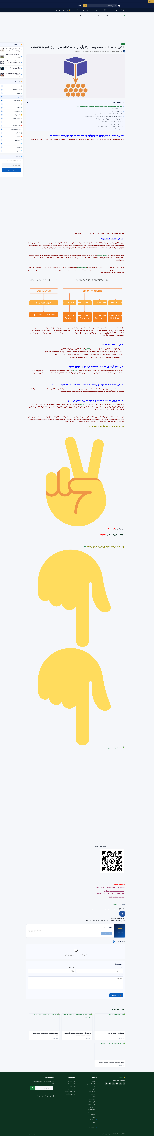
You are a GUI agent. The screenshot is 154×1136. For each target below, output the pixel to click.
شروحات (113, 15)
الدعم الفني (70, 1086)
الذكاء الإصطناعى (91, 1084)
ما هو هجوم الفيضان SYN (116, 897)
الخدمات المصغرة (102, 255)
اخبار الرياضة (92, 1115)
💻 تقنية (82, 10)
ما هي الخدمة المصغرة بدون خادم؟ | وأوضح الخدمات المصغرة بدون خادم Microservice (99, 106)
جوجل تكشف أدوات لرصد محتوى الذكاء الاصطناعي (12, 67)
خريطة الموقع (70, 1089)
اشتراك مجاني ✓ (11, 170)
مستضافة (75, 370)
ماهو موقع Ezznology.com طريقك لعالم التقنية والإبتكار (13, 61)
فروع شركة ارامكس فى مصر (116, 1033)
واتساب (104, 909)
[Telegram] (109, 1083)
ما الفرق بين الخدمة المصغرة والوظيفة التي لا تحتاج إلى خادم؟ (108, 119)
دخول (78, 6)
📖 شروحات (75, 10)
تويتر (109, 909)
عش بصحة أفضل (91, 1109)
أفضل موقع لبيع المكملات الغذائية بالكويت (111, 1062)
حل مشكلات (92, 1099)
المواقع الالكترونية (90, 1112)
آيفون (93, 1117)
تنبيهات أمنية (92, 1092)
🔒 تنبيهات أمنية (66, 10)
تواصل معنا (70, 1084)
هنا (85, 546)
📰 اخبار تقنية (102, 10)
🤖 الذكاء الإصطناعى (92, 10)
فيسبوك (115, 909)
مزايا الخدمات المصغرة (117, 111)
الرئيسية (121, 10)
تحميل (93, 1125)
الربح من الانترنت (91, 1102)
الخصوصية (34, 1134)
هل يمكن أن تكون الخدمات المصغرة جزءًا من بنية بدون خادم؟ (108, 114)
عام (94, 1122)
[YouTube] (117, 1083)
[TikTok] (113, 1083)
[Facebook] (124, 1083)
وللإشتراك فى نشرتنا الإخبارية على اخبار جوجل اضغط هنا (109, 126)
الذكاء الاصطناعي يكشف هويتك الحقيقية (13, 74)
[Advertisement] (77, 28)
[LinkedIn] (106, 1083)
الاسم (121, 967)
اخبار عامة (93, 1094)
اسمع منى (92, 1107)
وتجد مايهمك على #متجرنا (116, 124)
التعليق (121, 975)
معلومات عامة (91, 1127)
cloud (119, 905)
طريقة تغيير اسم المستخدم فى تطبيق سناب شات (45, 1034)
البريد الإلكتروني (71, 967)
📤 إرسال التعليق (116, 995)
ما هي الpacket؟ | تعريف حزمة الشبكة (114, 891)
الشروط (30, 1134)
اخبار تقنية (93, 1081)
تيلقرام (98, 909)
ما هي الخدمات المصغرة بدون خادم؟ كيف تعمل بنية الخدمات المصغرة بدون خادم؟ (103, 116)
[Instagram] (120, 1083)
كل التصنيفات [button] (111, 10)
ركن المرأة (92, 1120)
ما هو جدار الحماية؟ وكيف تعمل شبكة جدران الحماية (109, 893)
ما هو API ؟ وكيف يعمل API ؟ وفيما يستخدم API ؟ (110, 887)
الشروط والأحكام (69, 1094)
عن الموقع (70, 1081)
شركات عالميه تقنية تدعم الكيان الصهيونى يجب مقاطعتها (13, 49)
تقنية (94, 1086)
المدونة (57, 10)
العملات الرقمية (91, 1104)
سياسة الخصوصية (69, 1092)
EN (69, 6)
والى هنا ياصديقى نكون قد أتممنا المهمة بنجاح (110, 121)
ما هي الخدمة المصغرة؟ (116, 109)
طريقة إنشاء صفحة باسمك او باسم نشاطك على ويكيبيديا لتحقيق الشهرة (77, 1034)
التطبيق (87, 349)
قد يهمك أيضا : (118, 129)
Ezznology (111, 529)
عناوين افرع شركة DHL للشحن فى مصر (12, 55)
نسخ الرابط (92, 909)
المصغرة (82, 404)
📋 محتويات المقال (75, 102)
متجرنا (102, 534)
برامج (94, 1097)
